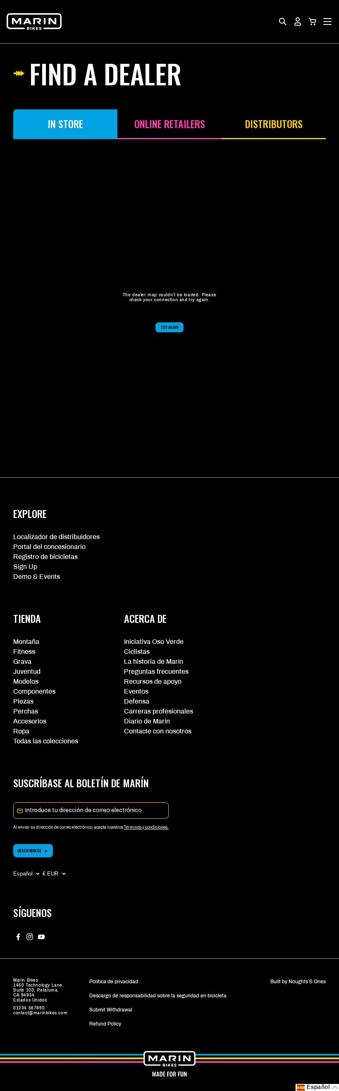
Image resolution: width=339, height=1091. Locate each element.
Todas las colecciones (45, 741)
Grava (22, 661)
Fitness (24, 651)
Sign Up (25, 566)
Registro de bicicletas (45, 556)
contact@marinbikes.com (40, 1013)
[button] (313, 22)
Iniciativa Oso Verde (154, 641)
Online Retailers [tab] (169, 123)
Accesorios (29, 721)
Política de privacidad (113, 982)
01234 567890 (29, 1008)
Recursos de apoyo (152, 681)
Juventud (27, 671)
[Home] (34, 21)
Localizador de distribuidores (56, 536)
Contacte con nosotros (157, 731)
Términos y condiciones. (146, 827)
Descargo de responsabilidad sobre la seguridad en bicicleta (158, 996)
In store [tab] (65, 123)
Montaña (26, 641)
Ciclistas (137, 651)
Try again (169, 327)
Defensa (136, 701)
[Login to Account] (298, 22)
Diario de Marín (147, 721)
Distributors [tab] (274, 123)
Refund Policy (105, 1024)
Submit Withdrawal (110, 1010)
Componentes (34, 691)
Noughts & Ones (307, 982)
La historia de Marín (153, 661)
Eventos (136, 691)
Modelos (25, 681)
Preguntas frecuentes (156, 671)
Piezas (23, 701)
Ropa (21, 731)
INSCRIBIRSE (29, 850)
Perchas (25, 711)
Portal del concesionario (49, 546)
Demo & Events (36, 576)
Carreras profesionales (158, 711)
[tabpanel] (169, 312)
